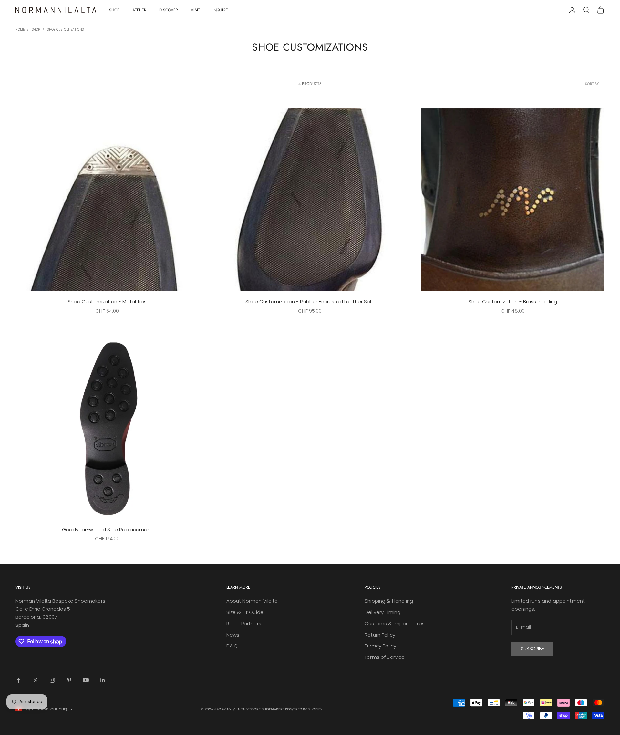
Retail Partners (243, 623)
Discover (168, 10)
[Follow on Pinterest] (69, 680)
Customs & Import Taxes (395, 623)
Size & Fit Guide (245, 612)
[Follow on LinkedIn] (102, 680)
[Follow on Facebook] (19, 680)
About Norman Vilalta (252, 600)
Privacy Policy (380, 645)
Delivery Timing (382, 612)
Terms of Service (385, 657)
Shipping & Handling (389, 600)
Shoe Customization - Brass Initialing (513, 301)
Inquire (220, 10)
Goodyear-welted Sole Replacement (107, 529)
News (233, 634)
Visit (195, 10)
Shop (114, 10)
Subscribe (532, 649)
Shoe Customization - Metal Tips (107, 301)
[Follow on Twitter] (35, 680)
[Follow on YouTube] (86, 680)
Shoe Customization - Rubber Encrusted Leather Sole (310, 301)
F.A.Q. (232, 645)
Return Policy (380, 634)
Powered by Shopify (303, 709)
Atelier (139, 10)
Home (20, 29)
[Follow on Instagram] (52, 680)
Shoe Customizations (65, 29)
